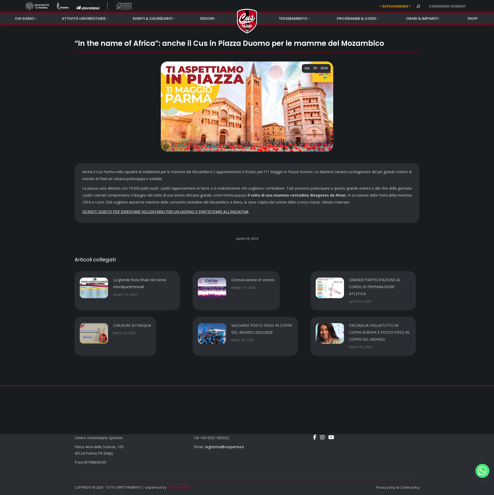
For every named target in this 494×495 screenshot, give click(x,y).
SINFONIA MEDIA (179, 487)
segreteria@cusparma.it (224, 446)
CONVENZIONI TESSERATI (447, 6)
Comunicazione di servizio (253, 279)
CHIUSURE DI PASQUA (132, 325)
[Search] (418, 6)
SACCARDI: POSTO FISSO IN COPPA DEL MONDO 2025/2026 (261, 329)
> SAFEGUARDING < (395, 6)
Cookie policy (409, 487)
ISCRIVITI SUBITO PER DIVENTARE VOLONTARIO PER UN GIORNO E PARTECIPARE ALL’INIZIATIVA (165, 211)
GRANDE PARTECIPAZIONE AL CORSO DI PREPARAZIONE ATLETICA (375, 286)
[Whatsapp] (482, 471)
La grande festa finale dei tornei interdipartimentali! (139, 283)
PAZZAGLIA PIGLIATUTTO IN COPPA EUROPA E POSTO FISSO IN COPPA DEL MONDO (379, 332)
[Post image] (94, 288)
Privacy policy (386, 487)
